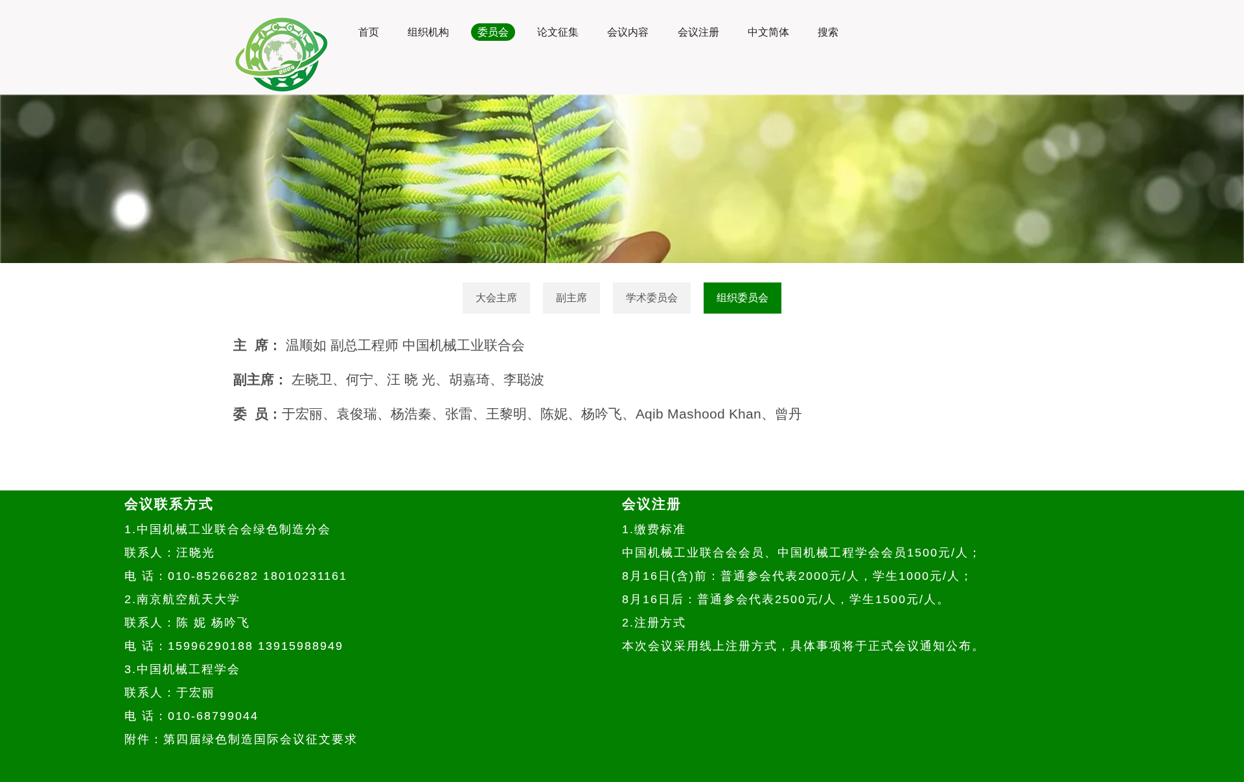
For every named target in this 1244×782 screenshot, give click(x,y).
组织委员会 (742, 297)
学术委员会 (652, 297)
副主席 (571, 297)
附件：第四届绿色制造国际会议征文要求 (241, 739)
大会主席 (496, 297)
